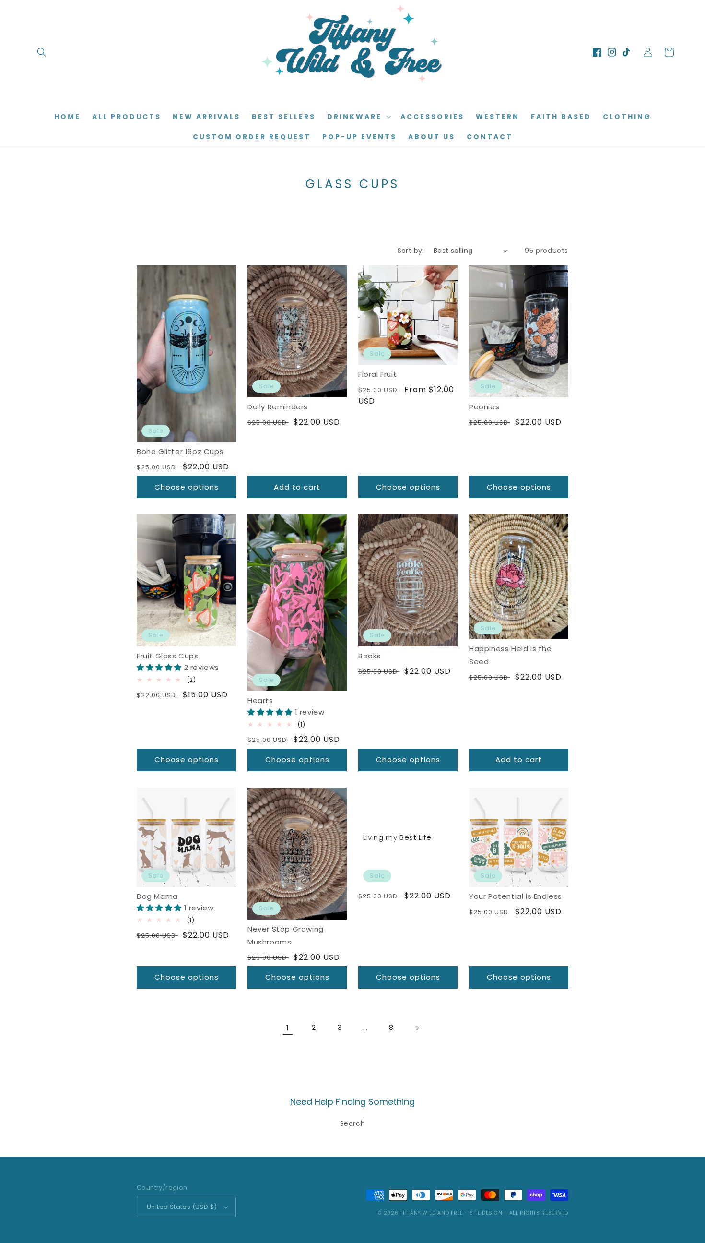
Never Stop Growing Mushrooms (285, 935)
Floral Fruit (377, 374)
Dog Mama (157, 896)
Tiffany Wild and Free (431, 1213)
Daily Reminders (277, 407)
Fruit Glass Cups (168, 656)
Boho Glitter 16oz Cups (180, 451)
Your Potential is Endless (515, 896)
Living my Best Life (397, 837)
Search (352, 1123)
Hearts (260, 700)
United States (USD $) (182, 1206)
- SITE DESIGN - (486, 1213)
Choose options (186, 487)
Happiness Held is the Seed (510, 655)
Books (369, 656)
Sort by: (411, 250)
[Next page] (417, 1028)
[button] (41, 52)
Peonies (484, 407)
